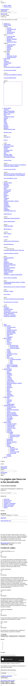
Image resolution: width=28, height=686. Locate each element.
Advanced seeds (11, 32)
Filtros (5, 119)
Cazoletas (6, 187)
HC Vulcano (6, 236)
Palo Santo (6, 266)
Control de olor (10, 426)
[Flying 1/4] (7, 137)
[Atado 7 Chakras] (8, 291)
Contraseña (3, 673)
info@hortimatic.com (6, 520)
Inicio (5, 324)
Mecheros (6, 126)
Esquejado (9, 430)
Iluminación (10, 37)
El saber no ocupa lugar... (10, 316)
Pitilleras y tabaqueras (9, 112)
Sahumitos (6, 262)
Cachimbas (6, 209)
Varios (5, 122)
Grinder (6, 123)
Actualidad (6, 308)
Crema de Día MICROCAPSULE (10, 77)
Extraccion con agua (12, 56)
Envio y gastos (7, 5)
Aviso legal (6, 499)
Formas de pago (8, 6)
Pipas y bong (7, 114)
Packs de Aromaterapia (9, 267)
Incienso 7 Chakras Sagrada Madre (10, 277)
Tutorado (9, 49)
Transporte (6, 198)
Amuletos (6, 273)
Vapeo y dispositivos (9, 313)
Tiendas (6, 507)
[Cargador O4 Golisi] (9, 157)
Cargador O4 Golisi (7, 160)
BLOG (5, 457)
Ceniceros (6, 109)
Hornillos (6, 192)
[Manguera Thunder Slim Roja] (12, 218)
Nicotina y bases (8, 154)
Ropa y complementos (9, 111)
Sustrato (9, 47)
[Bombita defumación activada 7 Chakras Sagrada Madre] (15, 283)
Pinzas (5, 194)
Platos (5, 196)
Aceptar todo (22, 636)
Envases (6, 125)
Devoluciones (7, 502)
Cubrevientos (7, 191)
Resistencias (7, 147)
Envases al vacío (14, 345)
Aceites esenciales (8, 271)
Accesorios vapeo (8, 150)
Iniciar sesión (4, 466)
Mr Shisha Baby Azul (8, 213)
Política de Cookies (8, 506)
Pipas (11, 363)
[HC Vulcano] (7, 233)
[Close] (1, 320)
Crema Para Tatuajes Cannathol (10, 70)
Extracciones (10, 432)
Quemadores (7, 269)
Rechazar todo (4, 544)
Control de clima (11, 36)
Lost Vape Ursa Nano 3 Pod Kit (10, 169)
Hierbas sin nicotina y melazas (11, 201)
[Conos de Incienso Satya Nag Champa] (14, 298)
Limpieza (6, 202)
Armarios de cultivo (12, 42)
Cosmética (6, 61)
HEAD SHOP (7, 338)
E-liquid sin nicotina (9, 146)
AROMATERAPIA (9, 405)
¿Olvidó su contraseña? (6, 676)
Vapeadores (6, 151)
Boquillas (6, 184)
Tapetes (5, 208)
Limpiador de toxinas (9, 116)
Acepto (11, 544)
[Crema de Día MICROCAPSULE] (13, 74)
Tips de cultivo (7, 310)
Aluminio (6, 203)
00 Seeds (9, 28)
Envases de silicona (15, 348)
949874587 (3, 518)
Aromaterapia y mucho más (10, 312)
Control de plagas (11, 44)
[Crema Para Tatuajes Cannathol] (12, 67)
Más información (5, 543)
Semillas (9, 446)
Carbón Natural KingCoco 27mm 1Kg (11, 253)
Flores (5, 65)
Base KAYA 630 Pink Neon (9, 244)
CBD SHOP (7, 397)
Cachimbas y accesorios (9, 315)
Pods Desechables (8, 155)
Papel (5, 115)
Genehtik (9, 30)
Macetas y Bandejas (12, 39)
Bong (11, 360)
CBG (5, 60)
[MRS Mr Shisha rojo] (8, 226)
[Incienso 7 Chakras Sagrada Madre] (13, 274)
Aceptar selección (13, 636)
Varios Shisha (7, 206)
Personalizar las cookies (15, 543)
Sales (5, 153)
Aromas (6, 148)
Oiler (11, 362)
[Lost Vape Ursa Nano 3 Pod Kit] (15, 166)
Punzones (6, 195)
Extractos (6, 64)
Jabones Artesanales (9, 270)
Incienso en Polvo (8, 263)
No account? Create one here (8, 680)
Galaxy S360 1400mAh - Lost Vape (10, 178)
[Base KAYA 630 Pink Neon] (11, 241)
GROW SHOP (7, 422)
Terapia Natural (7, 63)
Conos (5, 260)
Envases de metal (14, 346)
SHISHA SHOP (8, 369)
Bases (5, 188)
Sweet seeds (10, 33)
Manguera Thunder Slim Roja (9, 221)
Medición (9, 40)
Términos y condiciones (9, 503)
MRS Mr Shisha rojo (8, 229)
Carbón (5, 199)
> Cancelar (3, 634)
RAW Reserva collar (7, 132)
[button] (14, 557)
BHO (8, 53)
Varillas (5, 259)
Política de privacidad (9, 504)
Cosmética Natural (8, 309)
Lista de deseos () (5, 9)
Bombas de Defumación (10, 264)
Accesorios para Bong (15, 359)
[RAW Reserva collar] (9, 129)
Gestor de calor (7, 189)
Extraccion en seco (11, 57)
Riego (8, 50)
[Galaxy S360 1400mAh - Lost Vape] (15, 175)
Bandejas (6, 128)
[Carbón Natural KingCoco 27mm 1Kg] (14, 250)
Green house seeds (11, 29)
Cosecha (9, 429)
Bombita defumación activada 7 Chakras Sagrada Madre (14, 286)
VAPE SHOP (7, 325)
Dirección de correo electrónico (8, 670)
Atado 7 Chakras (7, 294)
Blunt (5, 121)
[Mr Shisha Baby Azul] (10, 210)
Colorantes (6, 205)
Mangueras (6, 185)
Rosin (8, 54)
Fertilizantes (10, 46)
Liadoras (6, 118)
